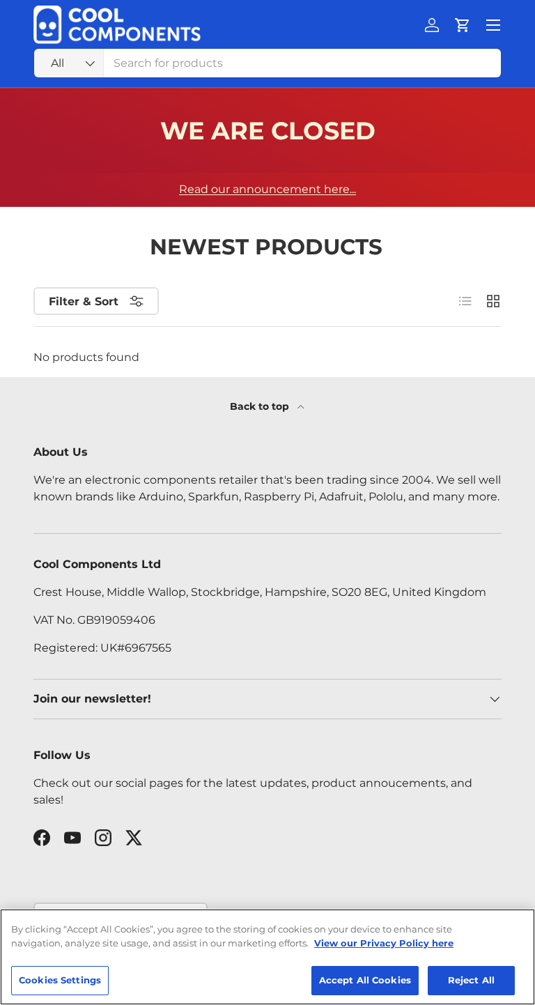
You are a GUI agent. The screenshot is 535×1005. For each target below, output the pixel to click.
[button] (462, 25)
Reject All (471, 979)
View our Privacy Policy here (383, 943)
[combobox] (267, 63)
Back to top (261, 406)
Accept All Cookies (365, 979)
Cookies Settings (60, 979)
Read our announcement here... (267, 189)
